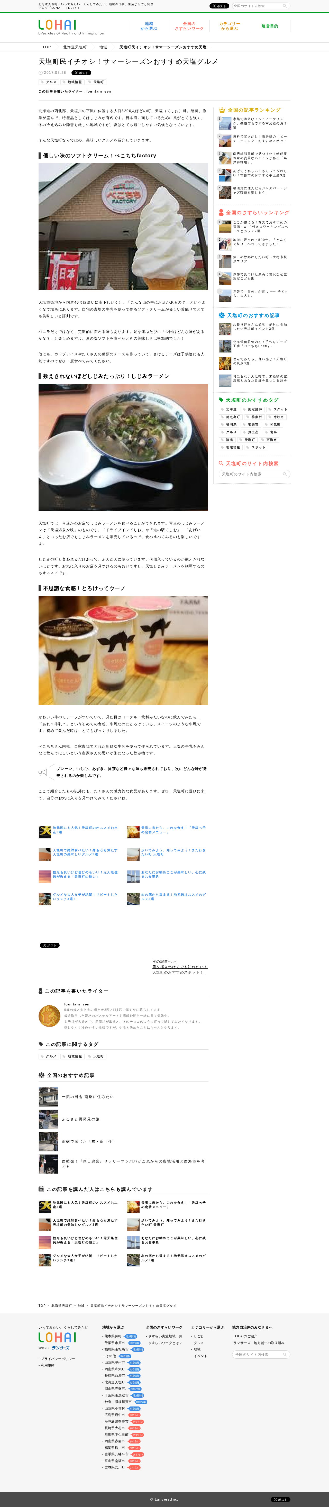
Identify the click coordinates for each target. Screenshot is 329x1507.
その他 (117, 1356)
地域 (103, 47)
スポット (259, 447)
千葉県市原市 (122, 1343)
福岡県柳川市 (122, 1448)
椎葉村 (257, 417)
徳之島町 (233, 417)
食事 (273, 432)
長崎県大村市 (122, 1428)
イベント (200, 1356)
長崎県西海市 (122, 1375)
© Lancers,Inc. (164, 1499)
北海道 (231, 409)
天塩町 (99, 82)
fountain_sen (98, 91)
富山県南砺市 (122, 1461)
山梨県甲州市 (122, 1362)
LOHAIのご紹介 (245, 1336)
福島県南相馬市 (123, 1349)
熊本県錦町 (120, 1336)
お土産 (253, 432)
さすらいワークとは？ (165, 1343)
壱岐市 (279, 417)
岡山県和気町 (122, 1369)
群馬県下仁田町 (123, 1435)
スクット (281, 409)
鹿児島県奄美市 (123, 1421)
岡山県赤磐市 (122, 1441)
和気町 (275, 424)
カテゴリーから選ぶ (229, 26)
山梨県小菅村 (122, 1408)
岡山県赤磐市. (122, 1389)
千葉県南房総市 (123, 1395)
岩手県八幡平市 (123, 1454)
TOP (46, 47)
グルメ (51, 82)
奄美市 (253, 424)
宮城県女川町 (122, 1467)
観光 (229, 440)
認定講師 (255, 409)
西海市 (272, 440)
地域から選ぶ (149, 26)
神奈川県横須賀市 (125, 1402)
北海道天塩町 (75, 47)
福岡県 (231, 424)
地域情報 (75, 82)
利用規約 (47, 1365)
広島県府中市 (122, 1415)
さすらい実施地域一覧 (165, 1336)
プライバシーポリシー (58, 1359)
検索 (285, 6)
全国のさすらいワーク (189, 26)
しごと (199, 1336)
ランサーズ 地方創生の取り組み (259, 1343)
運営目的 (270, 26)
